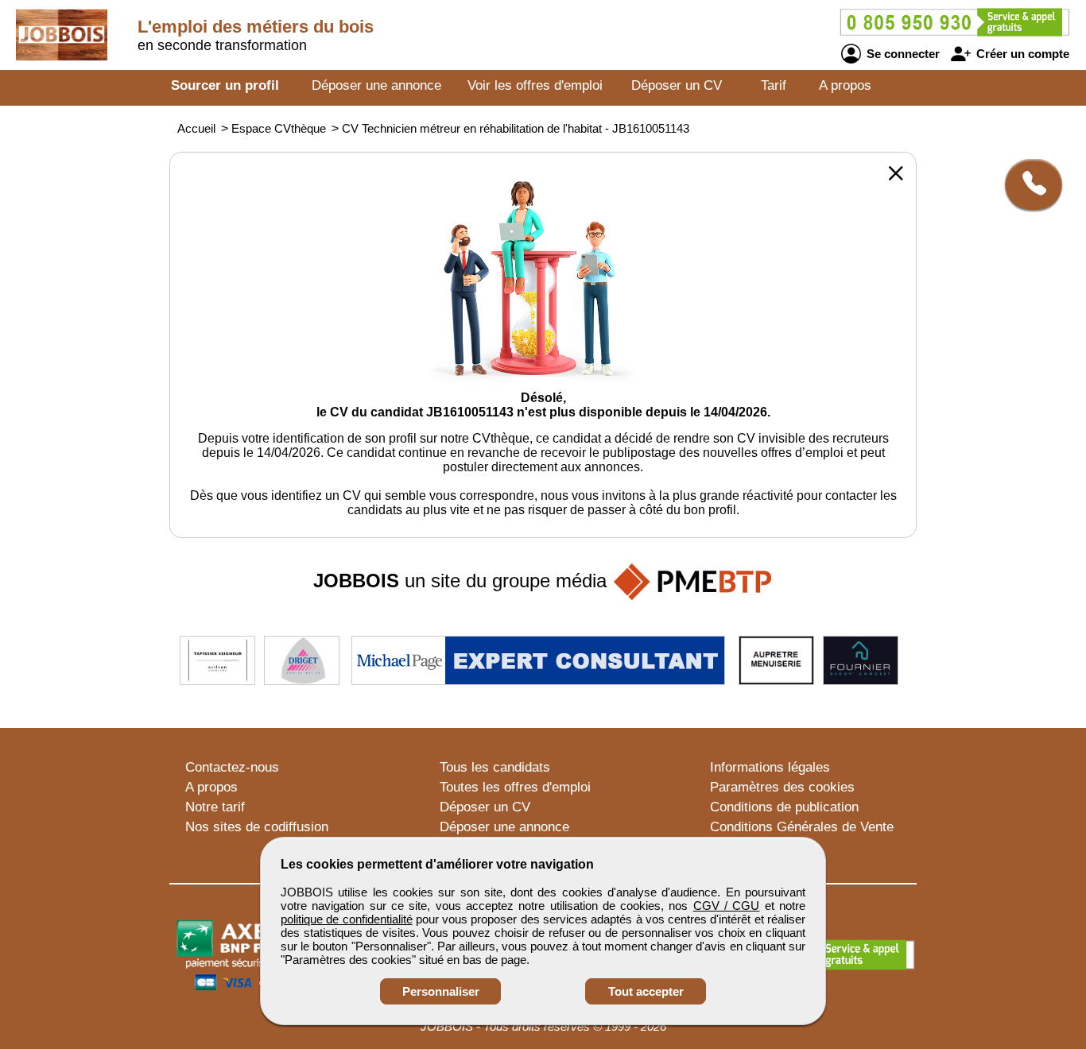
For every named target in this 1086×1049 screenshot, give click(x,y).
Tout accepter (646, 991)
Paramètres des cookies (782, 787)
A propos (845, 85)
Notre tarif (215, 807)
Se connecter (901, 53)
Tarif (773, 85)
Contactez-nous (232, 767)
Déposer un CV (676, 85)
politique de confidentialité (347, 919)
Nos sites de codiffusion (256, 826)
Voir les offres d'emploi (535, 85)
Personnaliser (440, 991)
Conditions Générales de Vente (802, 826)
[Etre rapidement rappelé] (1027, 184)
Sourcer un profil (225, 85)
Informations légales (770, 767)
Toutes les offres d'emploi (515, 787)
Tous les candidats (495, 767)
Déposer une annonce (376, 85)
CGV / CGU (726, 905)
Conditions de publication (784, 807)
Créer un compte (1021, 53)
